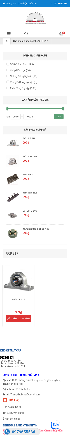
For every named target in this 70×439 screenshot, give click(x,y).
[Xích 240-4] (12, 179)
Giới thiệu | (23, 3)
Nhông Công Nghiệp (21, 76)
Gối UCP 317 (18, 299)
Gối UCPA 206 (30, 156)
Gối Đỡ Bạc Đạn (18, 64)
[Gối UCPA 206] (12, 161)
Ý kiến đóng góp (11, 418)
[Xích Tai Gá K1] (12, 197)
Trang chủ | (12, 3)
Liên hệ (32, 3)
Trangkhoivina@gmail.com (25, 394)
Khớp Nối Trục (17, 70)
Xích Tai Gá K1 (30, 193)
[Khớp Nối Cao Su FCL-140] (12, 234)
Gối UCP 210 (29, 138)
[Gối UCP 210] (12, 143)
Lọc (59, 116)
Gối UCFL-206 (30, 211)
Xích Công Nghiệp (20, 88)
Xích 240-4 (28, 174)
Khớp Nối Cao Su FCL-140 (36, 229)
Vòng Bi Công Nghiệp (21, 82)
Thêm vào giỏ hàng (21, 318)
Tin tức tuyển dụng (13, 412)
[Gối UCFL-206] (12, 216)
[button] (9, 33)
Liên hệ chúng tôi (12, 406)
